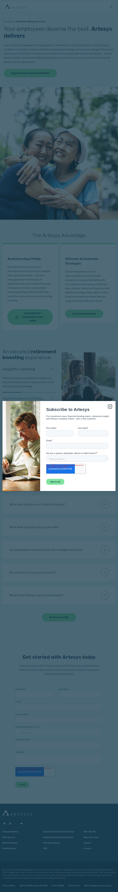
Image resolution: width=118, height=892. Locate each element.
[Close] (110, 406)
